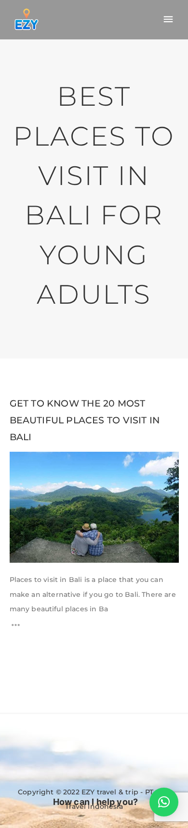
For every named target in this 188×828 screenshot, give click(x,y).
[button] (163, 802)
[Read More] (16, 627)
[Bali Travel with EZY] (26, 19)
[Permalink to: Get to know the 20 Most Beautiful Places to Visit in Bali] (22, 464)
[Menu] (168, 19)
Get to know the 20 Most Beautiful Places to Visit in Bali (85, 420)
